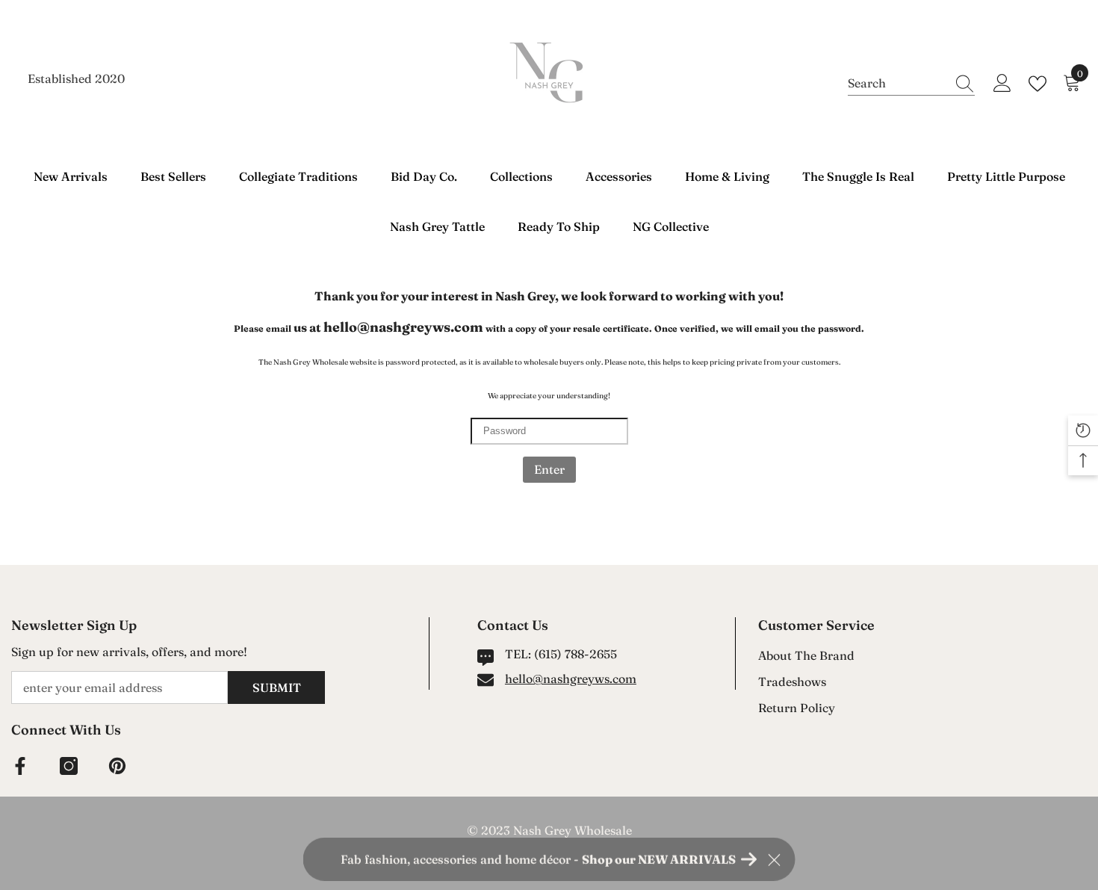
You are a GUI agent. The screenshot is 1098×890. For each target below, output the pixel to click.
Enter (549, 469)
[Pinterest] (117, 766)
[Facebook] (20, 766)
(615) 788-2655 (575, 653)
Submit (276, 687)
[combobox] (897, 83)
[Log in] (1002, 84)
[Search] (911, 83)
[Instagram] (68, 766)
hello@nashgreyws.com (570, 678)
